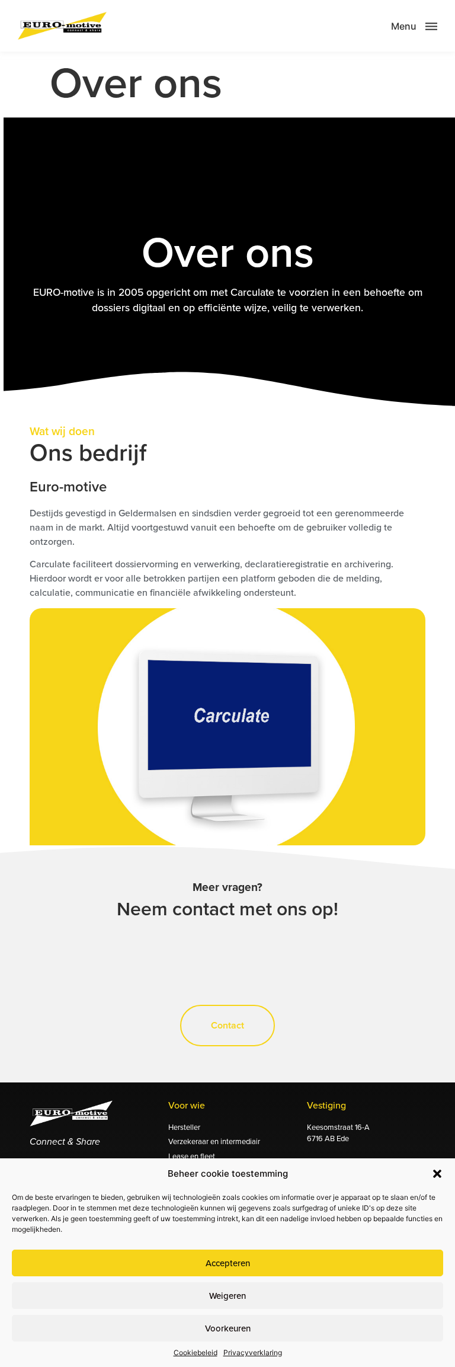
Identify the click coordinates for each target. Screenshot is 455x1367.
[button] (437, 1174)
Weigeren (227, 1295)
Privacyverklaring (252, 1352)
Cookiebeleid (195, 1352)
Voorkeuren (228, 1328)
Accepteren (228, 1263)
